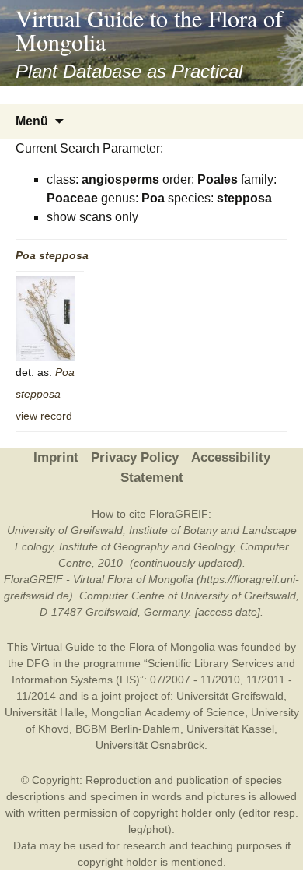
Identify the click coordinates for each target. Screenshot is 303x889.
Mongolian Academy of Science (168, 712)
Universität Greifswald (230, 696)
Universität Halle (45, 712)
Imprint (55, 457)
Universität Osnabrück (150, 745)
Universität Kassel (230, 728)
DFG (38, 663)
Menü (32, 121)
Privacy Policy (135, 457)
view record (44, 415)
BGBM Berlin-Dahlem (127, 728)
